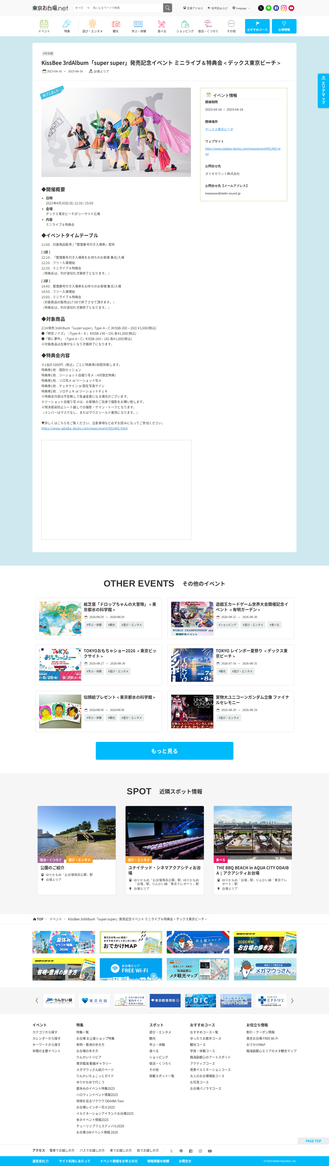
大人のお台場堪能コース (207, 1075)
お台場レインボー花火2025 (95, 1107)
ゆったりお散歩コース (205, 1038)
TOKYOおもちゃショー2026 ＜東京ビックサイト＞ (120, 653)
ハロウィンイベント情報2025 (97, 1094)
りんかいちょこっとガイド (95, 1075)
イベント (44, 31)
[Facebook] (276, 8)
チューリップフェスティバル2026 (100, 1126)
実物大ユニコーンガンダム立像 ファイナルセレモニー (252, 700)
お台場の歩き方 (87, 1050)
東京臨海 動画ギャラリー (93, 1063)
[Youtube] (291, 8)
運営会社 (38, 1161)
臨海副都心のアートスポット (210, 1057)
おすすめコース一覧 (204, 1032)
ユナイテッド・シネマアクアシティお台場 (164, 870)
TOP (40, 919)
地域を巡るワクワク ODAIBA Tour (100, 1101)
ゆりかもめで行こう (90, 1082)
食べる (162, 31)
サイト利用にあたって (74, 1161)
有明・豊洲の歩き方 (90, 1044)
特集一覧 (82, 1032)
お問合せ (185, 1161)
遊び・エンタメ (92, 31)
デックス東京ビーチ (219, 129)
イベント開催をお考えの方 (119, 1161)
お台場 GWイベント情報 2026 (97, 1132)
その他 (231, 31)
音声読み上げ (220, 8)
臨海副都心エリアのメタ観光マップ (271, 1050)
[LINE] (268, 8)
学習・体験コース (202, 1050)
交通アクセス (195, 8)
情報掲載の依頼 (158, 1161)
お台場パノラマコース (205, 1088)
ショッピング (185, 31)
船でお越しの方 (148, 1150)
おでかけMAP (255, 1044)
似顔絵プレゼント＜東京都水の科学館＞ (120, 697)
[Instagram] (284, 8)
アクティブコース (202, 1063)
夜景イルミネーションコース (210, 1069)
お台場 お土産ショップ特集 (95, 1038)
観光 (116, 31)
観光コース (198, 1044)
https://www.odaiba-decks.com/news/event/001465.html (84, 428)
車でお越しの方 (121, 1150)
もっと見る (164, 751)
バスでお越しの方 (92, 1150)
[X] (261, 8)
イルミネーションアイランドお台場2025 (105, 1113)
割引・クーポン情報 (260, 1032)
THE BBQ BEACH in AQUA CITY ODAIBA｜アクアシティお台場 (252, 870)
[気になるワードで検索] (167, 7)
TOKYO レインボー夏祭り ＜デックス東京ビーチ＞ (252, 653)
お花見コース (199, 1082)
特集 (67, 31)
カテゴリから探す (45, 1032)
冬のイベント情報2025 (92, 1119)
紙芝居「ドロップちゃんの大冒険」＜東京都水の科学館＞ (120, 607)
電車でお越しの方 (62, 1150)
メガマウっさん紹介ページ (95, 1069)
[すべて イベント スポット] (82, 7)
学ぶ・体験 (139, 31)
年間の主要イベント (46, 1050)
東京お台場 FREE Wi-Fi (262, 1038)
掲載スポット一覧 (161, 1075)
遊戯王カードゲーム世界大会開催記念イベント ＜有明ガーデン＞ (252, 607)
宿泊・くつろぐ (208, 31)
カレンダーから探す (46, 1038)
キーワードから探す (46, 1044)
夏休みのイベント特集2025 (95, 1088)
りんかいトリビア (88, 1057)
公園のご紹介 (52, 867)
